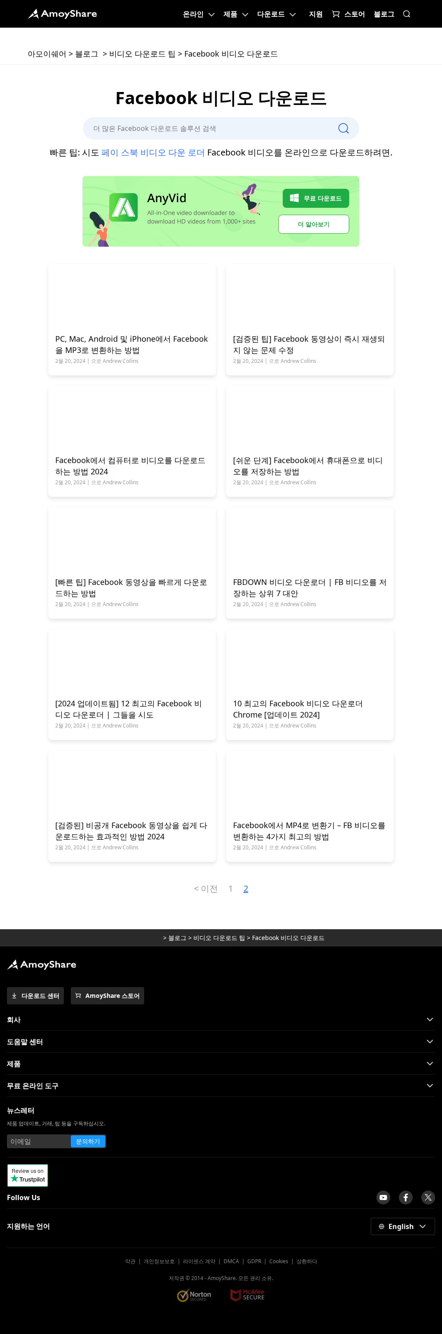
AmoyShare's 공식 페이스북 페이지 (406, 1197)
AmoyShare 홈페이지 (62, 14)
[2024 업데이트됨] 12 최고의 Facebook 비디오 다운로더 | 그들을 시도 (128, 709)
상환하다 (307, 1261)
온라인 (193, 14)
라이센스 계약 (199, 1261)
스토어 (354, 14)
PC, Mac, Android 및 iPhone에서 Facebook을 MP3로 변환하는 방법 (131, 344)
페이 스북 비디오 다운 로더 (153, 152)
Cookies (278, 1261)
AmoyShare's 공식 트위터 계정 (428, 1197)
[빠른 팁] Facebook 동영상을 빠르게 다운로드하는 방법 (131, 587)
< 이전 (206, 888)
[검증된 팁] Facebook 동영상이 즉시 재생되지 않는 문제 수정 (309, 344)
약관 (130, 1261)
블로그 (384, 14)
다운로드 (271, 14)
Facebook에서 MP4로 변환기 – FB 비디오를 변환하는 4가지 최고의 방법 (309, 831)
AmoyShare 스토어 (112, 995)
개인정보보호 (159, 1261)
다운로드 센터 (41, 995)
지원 (316, 14)
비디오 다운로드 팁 (142, 53)
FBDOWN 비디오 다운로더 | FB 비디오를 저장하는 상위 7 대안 (310, 587)
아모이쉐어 (47, 53)
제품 (230, 14)
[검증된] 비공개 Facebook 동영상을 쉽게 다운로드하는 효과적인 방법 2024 (131, 831)
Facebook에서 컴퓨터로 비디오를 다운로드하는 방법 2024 (130, 465)
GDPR (254, 1261)
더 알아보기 (314, 224)
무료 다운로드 (323, 198)
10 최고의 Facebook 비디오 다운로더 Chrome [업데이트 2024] (298, 709)
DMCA (231, 1261)
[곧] (383, 1197)
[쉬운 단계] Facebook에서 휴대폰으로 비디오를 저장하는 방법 (308, 465)
